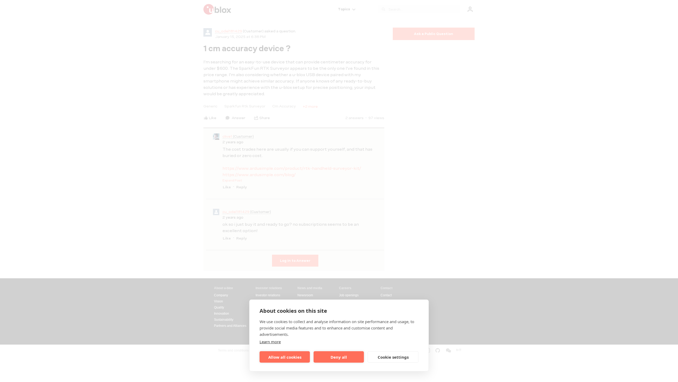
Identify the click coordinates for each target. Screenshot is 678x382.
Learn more (270, 341)
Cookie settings (393, 357)
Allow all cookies (284, 357)
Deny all (339, 357)
